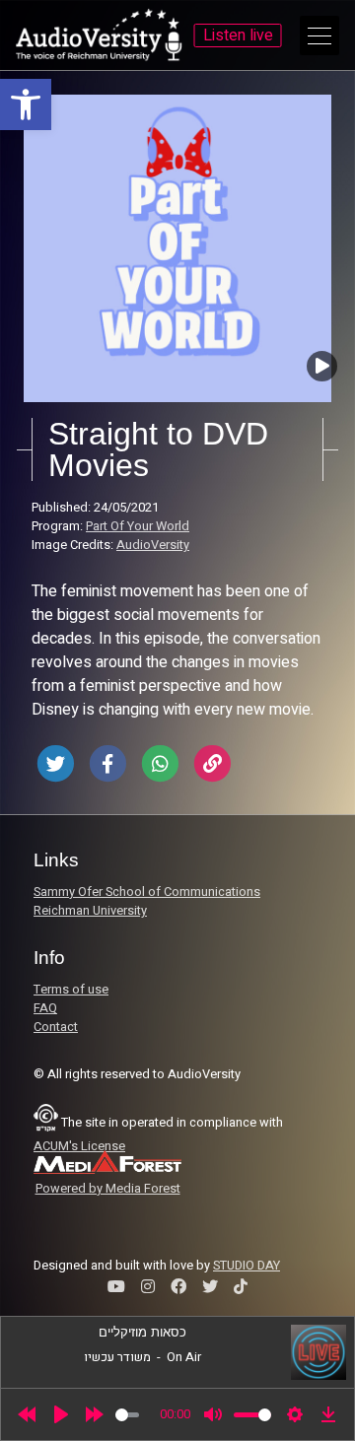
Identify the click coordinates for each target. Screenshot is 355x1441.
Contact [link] (56, 1027)
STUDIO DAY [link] (246, 1265)
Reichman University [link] (90, 911)
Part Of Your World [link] (137, 526)
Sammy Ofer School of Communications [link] (147, 892)
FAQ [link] (45, 1008)
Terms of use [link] (71, 989)
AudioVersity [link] (152, 545)
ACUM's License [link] (79, 1146)
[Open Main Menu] (319, 35)
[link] (25, 104)
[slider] (127, 1415)
